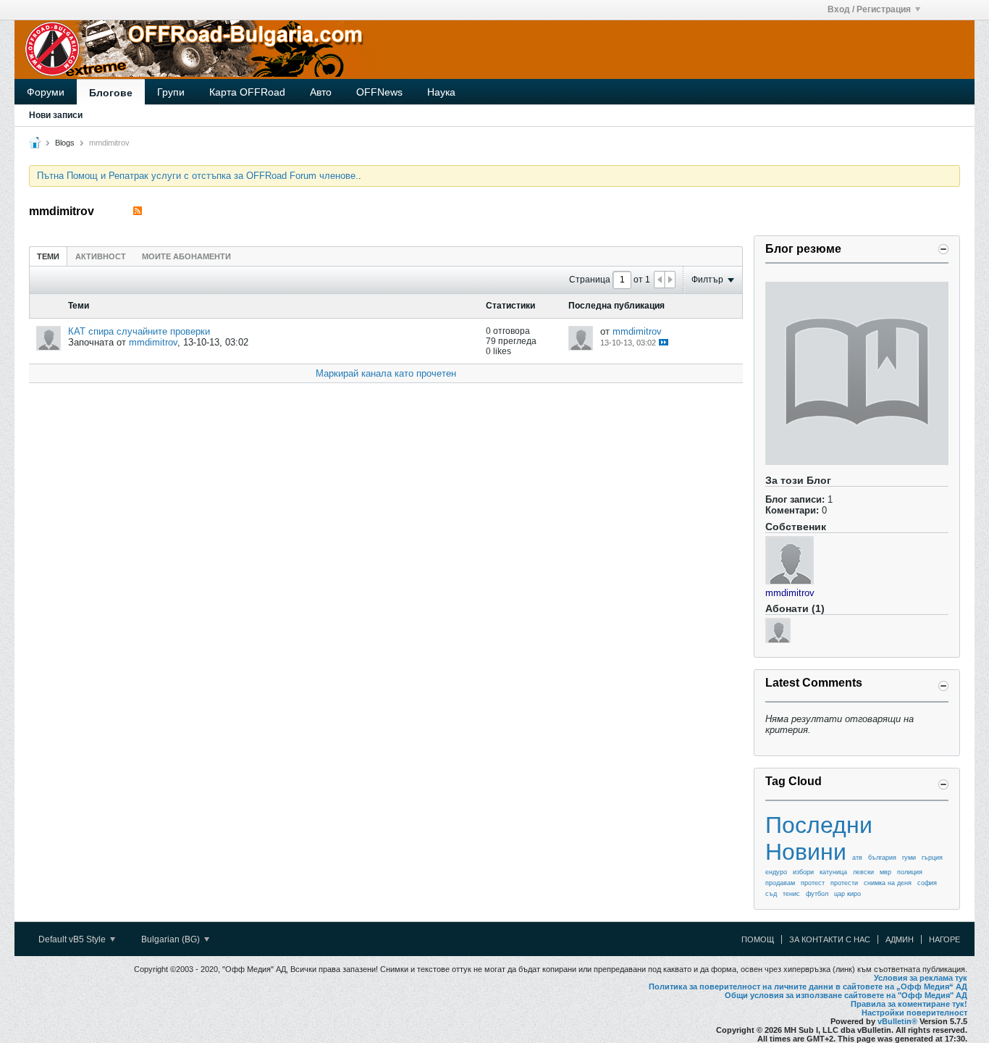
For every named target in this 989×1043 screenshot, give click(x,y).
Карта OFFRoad (247, 92)
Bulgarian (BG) (171, 939)
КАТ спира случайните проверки (139, 331)
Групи (171, 92)
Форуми (45, 92)
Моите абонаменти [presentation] (186, 256)
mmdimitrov (153, 342)
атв (857, 857)
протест (813, 883)
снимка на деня (888, 883)
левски (863, 872)
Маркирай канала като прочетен (386, 373)
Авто (321, 92)
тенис (791, 893)
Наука (441, 92)
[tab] (48, 256)
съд (771, 893)
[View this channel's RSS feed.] (137, 211)
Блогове (110, 93)
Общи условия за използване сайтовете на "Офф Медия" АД (846, 995)
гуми (909, 857)
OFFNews (379, 92)
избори (803, 872)
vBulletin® (897, 1021)
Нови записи (56, 115)
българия (882, 857)
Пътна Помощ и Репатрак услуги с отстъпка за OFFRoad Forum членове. (197, 175)
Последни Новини (818, 838)
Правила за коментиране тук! (909, 1004)
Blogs (65, 142)
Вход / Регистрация (869, 9)
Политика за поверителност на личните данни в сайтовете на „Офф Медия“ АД (808, 986)
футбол (817, 893)
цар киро (847, 893)
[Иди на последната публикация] (663, 342)
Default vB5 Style (73, 939)
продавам (780, 883)
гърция (932, 857)
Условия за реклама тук (920, 977)
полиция (909, 872)
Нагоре (944, 939)
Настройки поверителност (914, 1012)
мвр (885, 872)
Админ (899, 939)
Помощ (757, 939)
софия (927, 883)
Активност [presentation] (100, 256)
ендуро (776, 872)
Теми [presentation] (48, 256)
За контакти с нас (829, 939)
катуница (833, 872)
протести (844, 883)
